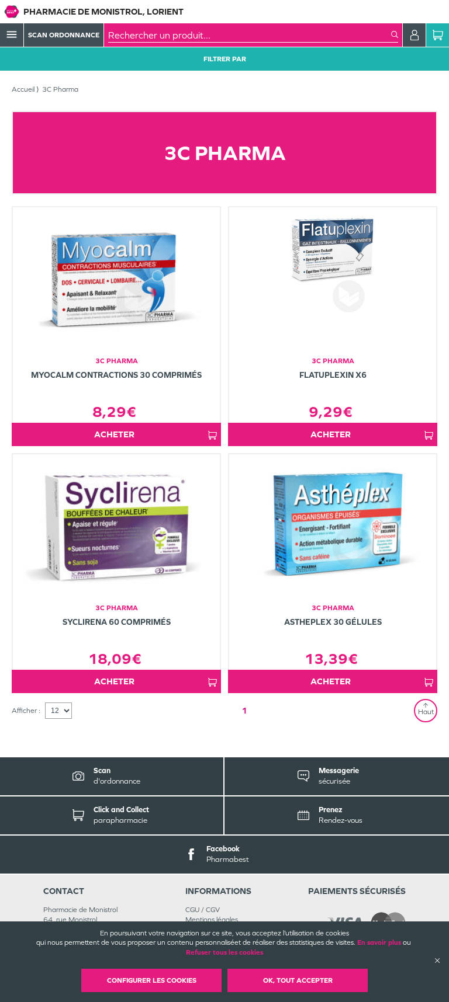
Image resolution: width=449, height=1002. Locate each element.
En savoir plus (379, 942)
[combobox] (249, 35)
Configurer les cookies (151, 980)
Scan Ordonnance (63, 35)
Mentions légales (211, 920)
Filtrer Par (224, 59)
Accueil (23, 89)
